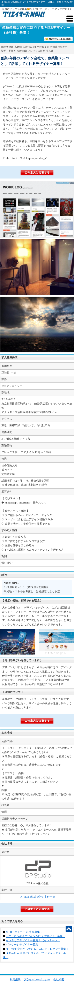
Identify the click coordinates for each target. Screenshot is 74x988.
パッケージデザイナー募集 (22, 944)
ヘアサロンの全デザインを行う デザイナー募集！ (35, 936)
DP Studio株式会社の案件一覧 (37, 896)
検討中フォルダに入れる (59, 39)
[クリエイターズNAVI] (23, 14)
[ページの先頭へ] (69, 929)
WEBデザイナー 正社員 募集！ (24, 931)
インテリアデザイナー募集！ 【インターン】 (33, 940)
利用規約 (15, 979)
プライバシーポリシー (37, 979)
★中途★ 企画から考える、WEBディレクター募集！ (37, 948)
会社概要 (58, 979)
